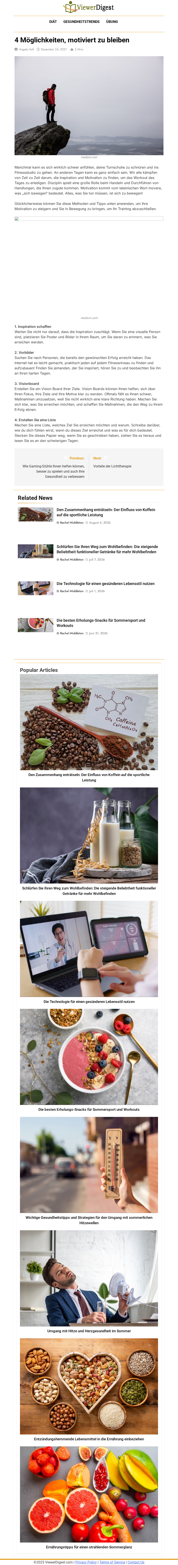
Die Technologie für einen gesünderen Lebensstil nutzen (106, 584)
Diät (53, 22)
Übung (112, 22)
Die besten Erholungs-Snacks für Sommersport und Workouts (89, 1110)
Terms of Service (112, 1562)
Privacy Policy (86, 1562)
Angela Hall (26, 49)
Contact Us (136, 1562)
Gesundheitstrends (81, 22)
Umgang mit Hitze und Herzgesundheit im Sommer (89, 1331)
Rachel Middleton (72, 522)
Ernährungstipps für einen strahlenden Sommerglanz (89, 1547)
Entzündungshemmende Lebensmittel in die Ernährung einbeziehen (89, 1439)
